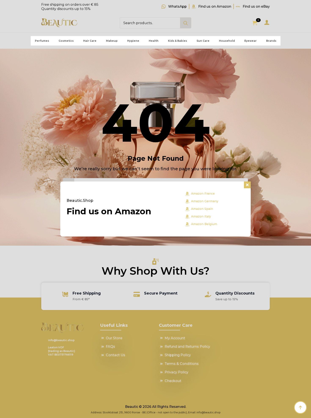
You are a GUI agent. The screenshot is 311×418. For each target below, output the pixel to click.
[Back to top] (300, 407)
